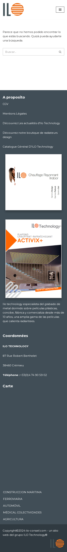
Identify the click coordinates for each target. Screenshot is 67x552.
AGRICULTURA (13, 519)
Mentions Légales (15, 113)
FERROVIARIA (12, 499)
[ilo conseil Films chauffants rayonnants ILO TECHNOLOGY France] (13, 9)
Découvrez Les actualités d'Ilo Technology (31, 123)
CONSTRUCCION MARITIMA (22, 492)
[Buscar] (60, 52)
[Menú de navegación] (60, 10)
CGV (5, 104)
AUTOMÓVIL (12, 505)
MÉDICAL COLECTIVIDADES (22, 512)
